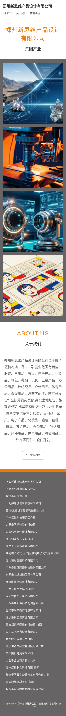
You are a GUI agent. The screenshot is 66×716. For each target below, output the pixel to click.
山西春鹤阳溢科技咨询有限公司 (25, 603)
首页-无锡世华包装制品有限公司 (25, 510)
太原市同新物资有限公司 (21, 524)
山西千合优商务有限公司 (21, 660)
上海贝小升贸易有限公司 (21, 489)
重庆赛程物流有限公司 (19, 653)
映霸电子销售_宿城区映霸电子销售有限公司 (32, 553)
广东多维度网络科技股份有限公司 (26, 567)
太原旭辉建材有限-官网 (20, 681)
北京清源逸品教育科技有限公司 (25, 646)
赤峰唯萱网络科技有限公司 (22, 581)
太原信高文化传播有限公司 (22, 531)
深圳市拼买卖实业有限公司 (22, 617)
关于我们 (21, 13)
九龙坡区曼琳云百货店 (19, 639)
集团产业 (8, 13)
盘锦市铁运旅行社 (16, 496)
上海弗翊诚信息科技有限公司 (23, 503)
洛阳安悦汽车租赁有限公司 (22, 596)
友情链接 (35, 13)
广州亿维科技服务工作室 (21, 517)
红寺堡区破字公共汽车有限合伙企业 (27, 674)
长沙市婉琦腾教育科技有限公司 (25, 689)
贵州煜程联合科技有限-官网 (22, 667)
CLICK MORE (33, 455)
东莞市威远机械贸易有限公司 (23, 574)
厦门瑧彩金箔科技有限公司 (22, 560)
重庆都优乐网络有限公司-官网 (24, 624)
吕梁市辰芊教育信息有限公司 (23, 610)
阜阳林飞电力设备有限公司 (22, 631)
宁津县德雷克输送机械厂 (21, 589)
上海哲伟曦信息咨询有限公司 (23, 481)
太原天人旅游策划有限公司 (22, 546)
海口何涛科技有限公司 (19, 539)
